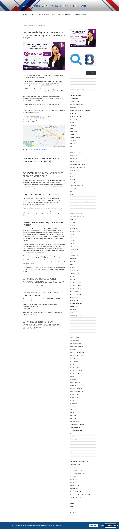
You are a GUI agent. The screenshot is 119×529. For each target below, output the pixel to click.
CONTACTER (29, 173)
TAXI (71, 449)
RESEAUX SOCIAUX (74, 394)
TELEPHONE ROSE (74, 458)
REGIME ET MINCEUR (75, 382)
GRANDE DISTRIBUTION (76, 246)
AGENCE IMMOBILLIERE (75, 95)
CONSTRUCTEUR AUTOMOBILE (77, 167)
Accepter (93, 525)
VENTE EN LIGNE (74, 488)
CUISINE (72, 176)
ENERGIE (72, 210)
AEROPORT (72, 92)
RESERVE (72, 400)
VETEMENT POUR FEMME (76, 491)
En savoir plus (57, 525)
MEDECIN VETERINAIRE (75, 294)
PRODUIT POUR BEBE (75, 373)
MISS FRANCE (73, 310)
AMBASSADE (73, 107)
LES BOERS (72, 276)
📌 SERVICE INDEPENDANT (79, 14)
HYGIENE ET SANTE (74, 255)
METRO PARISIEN (74, 301)
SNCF (26, 89)
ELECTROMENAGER (74, 198)
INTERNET (72, 267)
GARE (71, 237)
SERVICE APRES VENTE (75, 415)
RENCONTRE (73, 385)
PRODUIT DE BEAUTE (75, 367)
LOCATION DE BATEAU (75, 282)
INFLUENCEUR (73, 264)
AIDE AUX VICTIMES (75, 101)
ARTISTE (72, 122)
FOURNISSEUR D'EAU (75, 231)
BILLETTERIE (73, 140)
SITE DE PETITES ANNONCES (77, 425)
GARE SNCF (72, 240)
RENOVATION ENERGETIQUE (76, 388)
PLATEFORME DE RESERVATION (77, 355)
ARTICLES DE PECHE (75, 119)
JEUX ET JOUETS (74, 270)
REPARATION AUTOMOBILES (77, 391)
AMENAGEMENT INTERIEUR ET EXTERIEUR (80, 110)
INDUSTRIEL (73, 261)
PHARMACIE (73, 349)
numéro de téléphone (36, 81)
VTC (71, 509)
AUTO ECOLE (73, 128)
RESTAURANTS (73, 403)
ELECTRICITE (73, 195)
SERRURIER (72, 412)
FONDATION (73, 222)
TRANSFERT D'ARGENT (75, 467)
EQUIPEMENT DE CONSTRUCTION (78, 216)
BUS (71, 146)
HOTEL (71, 252)
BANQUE (72, 134)
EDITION (72, 192)
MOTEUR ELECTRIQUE (75, 316)
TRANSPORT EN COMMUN (76, 470)
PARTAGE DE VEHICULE (75, 343)
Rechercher (91, 73)
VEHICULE (72, 482)
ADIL (71, 83)
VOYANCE (72, 506)
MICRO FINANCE (74, 307)
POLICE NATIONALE (74, 358)
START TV (72, 437)
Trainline (30, 149)
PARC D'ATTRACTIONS (75, 337)
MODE (71, 313)
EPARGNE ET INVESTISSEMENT (77, 213)
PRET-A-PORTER (74, 361)
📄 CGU (32, 14)
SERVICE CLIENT (74, 418)
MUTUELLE (72, 322)
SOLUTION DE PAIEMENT (76, 431)
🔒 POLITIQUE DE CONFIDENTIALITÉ (61, 14)
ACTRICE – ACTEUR (74, 80)
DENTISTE (72, 183)
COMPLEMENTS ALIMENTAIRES (77, 164)
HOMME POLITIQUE (74, 249)
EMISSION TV (73, 204)
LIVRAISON (72, 279)
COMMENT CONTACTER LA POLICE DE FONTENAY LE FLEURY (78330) (41, 160)
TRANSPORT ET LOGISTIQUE (77, 473)
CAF (71, 149)
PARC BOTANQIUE (74, 334)
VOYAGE (72, 503)
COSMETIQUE (73, 170)
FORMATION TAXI (74, 228)
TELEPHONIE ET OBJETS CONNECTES (79, 461)
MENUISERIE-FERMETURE (76, 298)
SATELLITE (72, 406)
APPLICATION (73, 113)
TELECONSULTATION (75, 455)
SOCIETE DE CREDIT (75, 428)
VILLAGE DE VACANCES (75, 497)
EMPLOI (72, 207)
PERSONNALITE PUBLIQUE (76, 346)
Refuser (102, 525)
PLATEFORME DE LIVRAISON (77, 352)
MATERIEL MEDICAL (74, 291)
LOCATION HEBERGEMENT (76, 288)
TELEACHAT (73, 452)
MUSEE (71, 319)
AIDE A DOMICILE (74, 98)
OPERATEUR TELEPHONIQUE (77, 328)
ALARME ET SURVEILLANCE (76, 104)
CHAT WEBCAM (73, 158)
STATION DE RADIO (74, 440)
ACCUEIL (25, 14)
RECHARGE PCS (73, 379)
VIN (70, 500)
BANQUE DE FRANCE (75, 137)
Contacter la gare (27, 75)
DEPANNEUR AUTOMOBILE (76, 186)
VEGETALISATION (74, 479)
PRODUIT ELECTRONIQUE (76, 370)
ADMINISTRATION (74, 86)
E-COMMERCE (73, 189)
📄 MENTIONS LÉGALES (43, 14)
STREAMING (73, 443)
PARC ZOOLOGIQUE (74, 340)
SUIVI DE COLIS (73, 446)
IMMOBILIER (73, 258)
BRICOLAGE (72, 143)
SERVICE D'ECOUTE (74, 422)
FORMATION (73, 225)
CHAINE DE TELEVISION (75, 152)
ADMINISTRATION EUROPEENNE (77, 89)
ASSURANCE (73, 125)
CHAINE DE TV (73, 155)
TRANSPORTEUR (74, 476)
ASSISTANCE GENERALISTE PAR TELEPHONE (55, 6)
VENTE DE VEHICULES (75, 485)
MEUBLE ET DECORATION (76, 304)
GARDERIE (72, 234)
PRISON (72, 364)
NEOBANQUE (73, 325)
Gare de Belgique (44, 149)
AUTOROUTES (73, 131)
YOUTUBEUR (73, 512)
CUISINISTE (72, 180)
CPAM (71, 173)
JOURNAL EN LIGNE (74, 273)
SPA (71, 434)
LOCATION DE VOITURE (75, 285)
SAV (71, 409)
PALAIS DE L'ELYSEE (74, 331)
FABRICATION (73, 219)
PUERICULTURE (73, 376)
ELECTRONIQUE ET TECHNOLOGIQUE (79, 201)
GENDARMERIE (73, 243)
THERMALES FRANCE (75, 464)
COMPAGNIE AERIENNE (75, 161)
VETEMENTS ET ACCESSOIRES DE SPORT (80, 494)
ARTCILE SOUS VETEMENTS (76, 116)
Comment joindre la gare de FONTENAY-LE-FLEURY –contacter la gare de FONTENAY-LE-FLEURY (44, 35)
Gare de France (36, 149)
